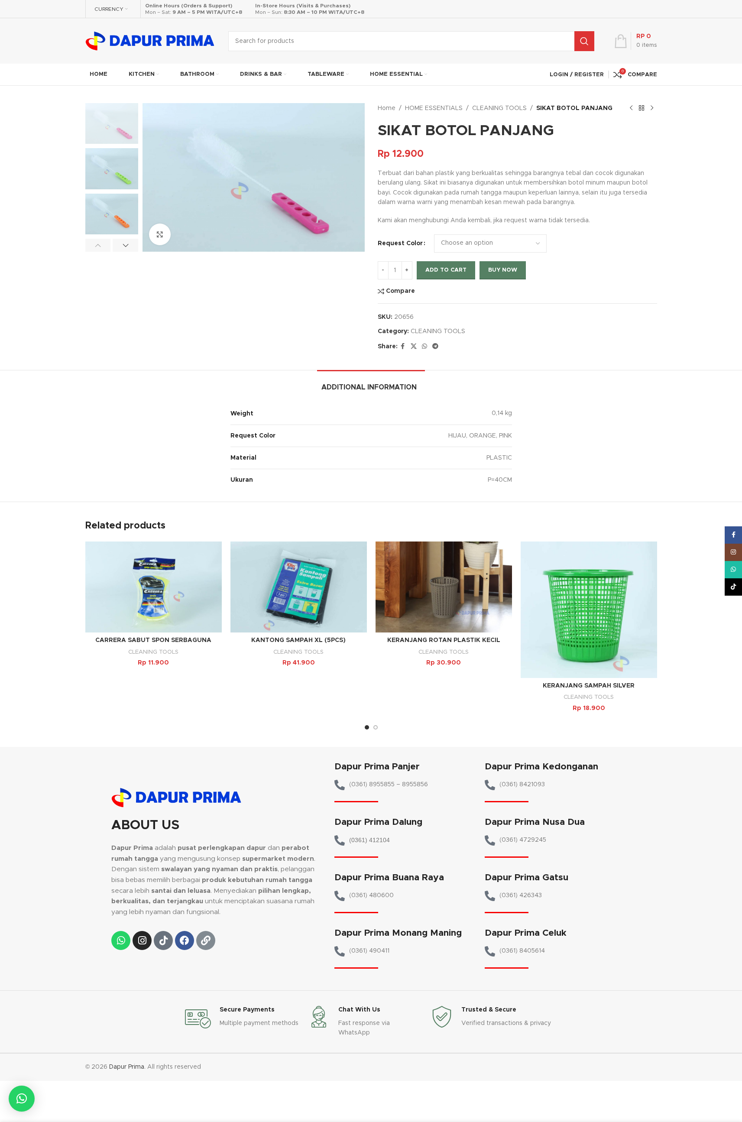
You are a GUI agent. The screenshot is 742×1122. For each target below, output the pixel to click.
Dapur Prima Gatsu (526, 877)
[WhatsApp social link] (424, 346)
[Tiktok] (163, 940)
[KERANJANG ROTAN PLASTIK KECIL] (444, 587)
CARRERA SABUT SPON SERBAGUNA (153, 640)
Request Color (400, 243)
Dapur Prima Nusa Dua (535, 822)
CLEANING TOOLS (499, 108)
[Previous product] (631, 108)
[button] (98, 245)
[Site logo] (150, 41)
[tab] (371, 383)
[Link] (205, 940)
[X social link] (413, 346)
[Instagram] (142, 940)
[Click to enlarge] (160, 234)
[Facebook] (184, 940)
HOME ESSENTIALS (434, 108)
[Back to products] (641, 108)
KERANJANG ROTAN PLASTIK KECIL (443, 640)
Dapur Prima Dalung (378, 822)
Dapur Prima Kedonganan (541, 766)
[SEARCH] (584, 41)
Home (386, 108)
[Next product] (652, 108)
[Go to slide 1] (367, 727)
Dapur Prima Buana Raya (389, 877)
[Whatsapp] (120, 940)
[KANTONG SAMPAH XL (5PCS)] (298, 587)
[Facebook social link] (403, 346)
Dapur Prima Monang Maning (398, 932)
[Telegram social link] (435, 346)
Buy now (502, 270)
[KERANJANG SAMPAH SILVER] (589, 610)
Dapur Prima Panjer (377, 766)
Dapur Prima (126, 1067)
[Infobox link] (242, 1019)
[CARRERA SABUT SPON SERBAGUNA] (153, 587)
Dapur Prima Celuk (526, 932)
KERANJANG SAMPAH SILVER (589, 686)
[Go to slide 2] (375, 727)
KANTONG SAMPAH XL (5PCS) (298, 640)
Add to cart (446, 270)
